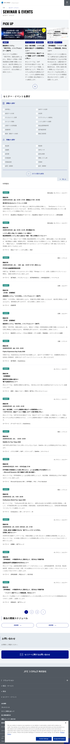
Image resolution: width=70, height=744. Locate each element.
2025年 (51, 625)
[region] (37, 732)
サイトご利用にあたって (7, 711)
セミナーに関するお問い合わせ (37, 655)
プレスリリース (5, 707)
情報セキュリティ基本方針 (8, 719)
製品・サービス (8, 686)
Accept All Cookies (59, 738)
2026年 (16, 625)
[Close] (66, 723)
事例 (4, 691)
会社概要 (3, 703)
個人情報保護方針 (6, 715)
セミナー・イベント (10, 697)
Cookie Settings (43, 738)
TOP (4, 7)
